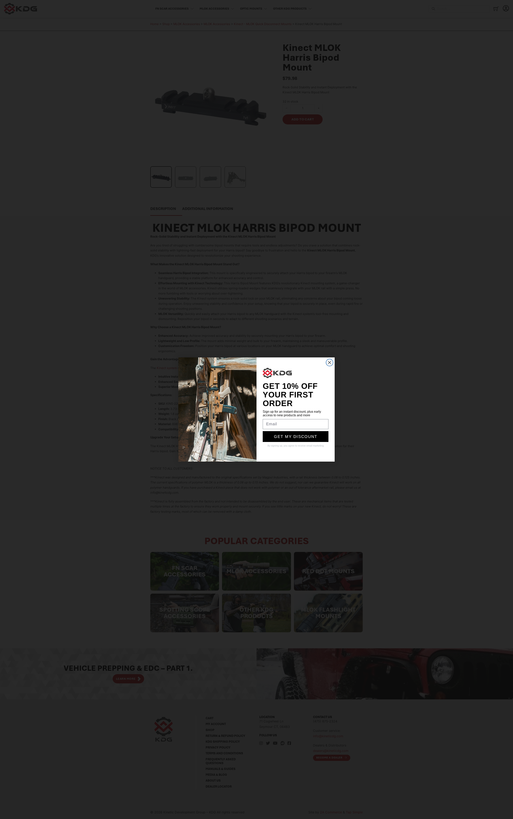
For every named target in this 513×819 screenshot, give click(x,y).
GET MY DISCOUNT (295, 436)
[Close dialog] (329, 362)
